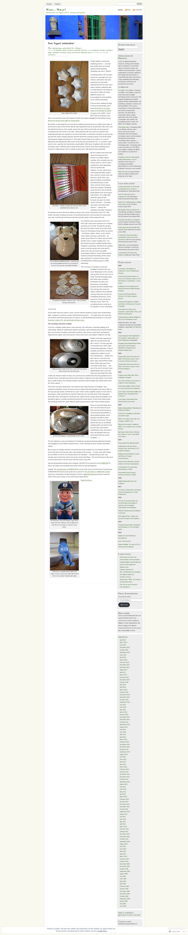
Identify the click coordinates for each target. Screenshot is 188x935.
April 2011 (123, 824)
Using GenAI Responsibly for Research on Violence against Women (127, 296)
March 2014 (123, 739)
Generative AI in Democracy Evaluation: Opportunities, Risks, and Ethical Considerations (129, 312)
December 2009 (125, 864)
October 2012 (124, 779)
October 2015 (124, 699)
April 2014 (123, 737)
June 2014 (123, 732)
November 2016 (125, 679)
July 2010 (123, 846)
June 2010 (123, 849)
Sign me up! (124, 604)
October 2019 (124, 650)
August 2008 (124, 901)
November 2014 (125, 719)
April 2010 (123, 854)
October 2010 (124, 839)
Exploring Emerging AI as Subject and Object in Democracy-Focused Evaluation (129, 304)
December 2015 (125, 694)
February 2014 (124, 742)
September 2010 (125, 841)
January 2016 (124, 692)
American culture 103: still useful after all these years (66, 320)
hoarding (102, 50)
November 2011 (125, 806)
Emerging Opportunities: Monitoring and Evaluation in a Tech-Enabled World (129, 527)
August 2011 (123, 814)
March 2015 (123, 712)
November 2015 (125, 697)
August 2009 (124, 874)
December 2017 (125, 665)
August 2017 (124, 670)
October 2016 (124, 682)
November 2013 (125, 747)
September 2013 (125, 752)
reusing (68, 52)
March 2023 (123, 642)
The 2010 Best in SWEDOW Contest (97, 472)
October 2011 (124, 809)
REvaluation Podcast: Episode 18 (128, 210)
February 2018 (124, 662)
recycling (63, 52)
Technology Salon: (124, 127)
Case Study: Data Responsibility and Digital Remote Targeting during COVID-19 (129, 394)
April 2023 (123, 640)
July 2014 (123, 729)
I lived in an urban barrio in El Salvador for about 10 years (100, 110)
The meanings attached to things (64, 48)
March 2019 (123, 660)
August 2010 (124, 844)
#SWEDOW (104, 463)
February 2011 (124, 829)
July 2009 (123, 876)
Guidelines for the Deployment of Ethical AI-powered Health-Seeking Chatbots (129, 289)
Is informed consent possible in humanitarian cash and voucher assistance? (128, 237)
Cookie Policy (102, 931)
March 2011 (123, 826)
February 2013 (124, 769)
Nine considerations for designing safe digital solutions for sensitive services (130, 574)
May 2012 (123, 792)
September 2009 (125, 871)
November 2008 (125, 893)
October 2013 (124, 749)
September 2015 (125, 702)
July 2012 (123, 787)
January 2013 (124, 772)
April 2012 (123, 794)
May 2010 (123, 851)
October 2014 (124, 722)
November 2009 (125, 866)
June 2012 (123, 789)
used (89, 52)
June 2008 (123, 906)
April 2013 (123, 764)
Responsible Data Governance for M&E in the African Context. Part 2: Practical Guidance (129, 366)
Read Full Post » (86, 480)
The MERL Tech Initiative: (126, 90)
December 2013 (125, 744)
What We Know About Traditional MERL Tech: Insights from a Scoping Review (129, 427)
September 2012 (125, 782)
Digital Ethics (122, 245)
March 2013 (123, 767)
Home (49, 4)
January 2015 (124, 714)
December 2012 (125, 774)
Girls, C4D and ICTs (124, 541)
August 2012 (124, 784)
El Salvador (57, 50)
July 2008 (123, 903)
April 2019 (123, 657)
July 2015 (123, 704)
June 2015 (123, 707)
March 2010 (123, 856)
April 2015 (123, 709)
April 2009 (123, 883)
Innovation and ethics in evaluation (129, 219)
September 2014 (125, 724)
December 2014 (125, 717)
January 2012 (124, 801)
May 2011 (123, 821)
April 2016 (123, 687)
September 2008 (125, 898)
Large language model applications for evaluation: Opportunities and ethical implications (129, 338)
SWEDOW (84, 52)
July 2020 (123, 645)
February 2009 (124, 886)
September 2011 (125, 811)
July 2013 (123, 757)
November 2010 (125, 836)
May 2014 (123, 734)
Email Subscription (128, 593)
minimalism (55, 52)
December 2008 (125, 891)
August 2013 (124, 754)
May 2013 (123, 762)
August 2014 (124, 727)
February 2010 (124, 859)
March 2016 (123, 689)
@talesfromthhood (90, 474)
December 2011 (125, 804)
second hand (76, 52)
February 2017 (124, 677)
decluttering (95, 50)
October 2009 (124, 869)
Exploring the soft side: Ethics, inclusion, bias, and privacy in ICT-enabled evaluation (129, 448)
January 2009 (124, 888)
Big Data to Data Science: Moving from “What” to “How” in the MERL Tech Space (128, 434)
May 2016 (123, 684)
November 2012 (125, 777)
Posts (129, 10)
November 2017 (125, 667)
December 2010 (125, 834)
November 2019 (125, 647)
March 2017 (123, 675)
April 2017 (123, 672)
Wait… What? (56, 10)
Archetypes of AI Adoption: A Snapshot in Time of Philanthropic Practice (128, 271)
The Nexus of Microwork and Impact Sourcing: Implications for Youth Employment (129, 492)
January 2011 (124, 831)
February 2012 (124, 799)
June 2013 (123, 759)
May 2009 (123, 881)
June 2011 (123, 819)
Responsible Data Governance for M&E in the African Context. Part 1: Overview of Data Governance (129, 359)
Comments (138, 10)
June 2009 (123, 878)
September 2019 (125, 652)
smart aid (83, 50)
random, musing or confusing (71, 50)
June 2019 (123, 655)
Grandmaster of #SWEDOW (66, 469)
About (57, 4)
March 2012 (123, 796)
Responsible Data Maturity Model (128, 443)
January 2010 (124, 861)
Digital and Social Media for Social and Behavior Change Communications (128, 456)
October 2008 (124, 896)
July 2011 (123, 816)
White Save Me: (123, 171)
